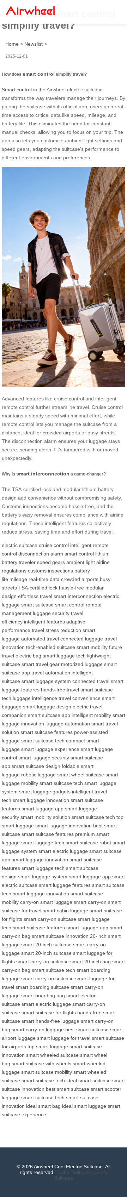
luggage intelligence (35, 698)
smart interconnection (42, 474)
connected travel (90, 681)
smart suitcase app (49, 715)
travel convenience (80, 698)
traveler (27, 562)
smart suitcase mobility (46, 1072)
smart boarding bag (43, 995)
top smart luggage (48, 1046)
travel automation (50, 673)
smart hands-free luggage (50, 1021)
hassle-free (71, 588)
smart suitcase (37, 605)
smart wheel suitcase (80, 774)
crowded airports (79, 579)
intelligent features (44, 622)
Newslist (33, 44)
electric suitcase (19, 545)
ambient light (80, 562)
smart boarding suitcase (42, 987)
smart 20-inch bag (90, 961)
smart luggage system (46, 681)
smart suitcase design (36, 766)
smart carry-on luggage (38, 1029)
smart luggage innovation (41, 800)
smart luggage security (43, 757)
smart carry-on (90, 902)
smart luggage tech (64, 656)
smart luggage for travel (63, 1038)
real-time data (44, 579)
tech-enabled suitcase (50, 647)
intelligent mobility (91, 715)
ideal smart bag (43, 1106)
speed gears (51, 562)
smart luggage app (43, 808)
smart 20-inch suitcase (46, 944)
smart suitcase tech (43, 740)
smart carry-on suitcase (50, 919)
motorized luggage (82, 664)
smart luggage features (65, 885)
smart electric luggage (63, 851)
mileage (18, 579)
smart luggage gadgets (45, 791)
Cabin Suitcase (74, 1172)
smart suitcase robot (88, 842)
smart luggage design (47, 706)
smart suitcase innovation (60, 936)
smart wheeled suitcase (52, 1055)
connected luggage (81, 639)
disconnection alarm (40, 554)
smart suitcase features (46, 732)
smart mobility (92, 647)
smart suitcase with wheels (41, 1063)
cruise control (54, 545)
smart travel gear (41, 664)
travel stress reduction (56, 630)
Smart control (17, 89)
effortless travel (35, 596)
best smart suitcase (87, 1029)
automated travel (40, 639)
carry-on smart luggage (46, 902)
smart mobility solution (45, 817)
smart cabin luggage (65, 910)
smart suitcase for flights (49, 1012)
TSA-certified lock (38, 588)
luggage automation (68, 723)
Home (12, 44)
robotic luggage (38, 774)
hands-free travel (60, 689)
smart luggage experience (50, 749)
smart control (39, 74)
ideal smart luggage (84, 1106)
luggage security (51, 613)
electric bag (28, 656)
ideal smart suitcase (88, 1080)
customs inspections (50, 571)
